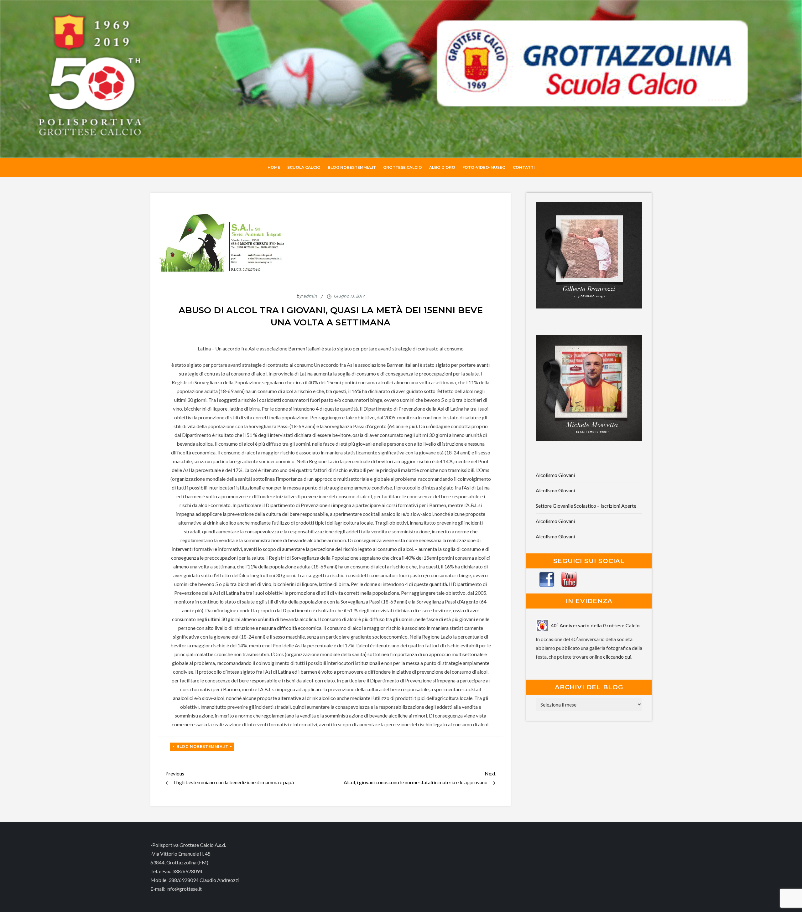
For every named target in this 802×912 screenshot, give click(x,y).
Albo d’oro (442, 167)
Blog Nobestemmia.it (352, 167)
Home (274, 167)
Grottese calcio (402, 167)
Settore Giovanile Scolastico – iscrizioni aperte (586, 506)
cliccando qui (617, 657)
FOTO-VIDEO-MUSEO (484, 167)
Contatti (524, 167)
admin (310, 295)
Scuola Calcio (303, 167)
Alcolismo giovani (555, 475)
